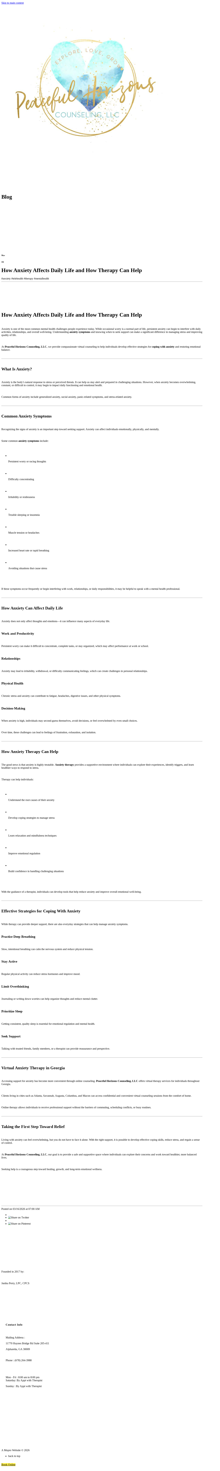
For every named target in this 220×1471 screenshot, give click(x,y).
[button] (8, 1464)
